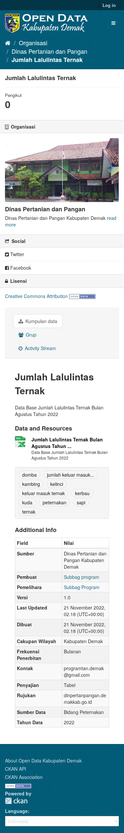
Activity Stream (39, 348)
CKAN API (15, 768)
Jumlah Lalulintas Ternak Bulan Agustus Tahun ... (67, 442)
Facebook (20, 267)
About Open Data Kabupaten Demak (43, 760)
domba (29, 474)
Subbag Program (82, 587)
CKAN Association (24, 777)
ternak (28, 511)
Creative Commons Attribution (36, 296)
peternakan (54, 502)
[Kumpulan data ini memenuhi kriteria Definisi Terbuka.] (82, 296)
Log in (109, 5)
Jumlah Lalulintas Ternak (47, 59)
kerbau (82, 493)
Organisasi (33, 42)
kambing (31, 484)
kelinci (56, 484)
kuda (27, 502)
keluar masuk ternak (43, 493)
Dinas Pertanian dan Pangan (49, 51)
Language (16, 811)
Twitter (16, 254)
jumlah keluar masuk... (70, 474)
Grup (30, 334)
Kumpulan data (40, 321)
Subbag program (81, 577)
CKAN (16, 800)
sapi (81, 502)
